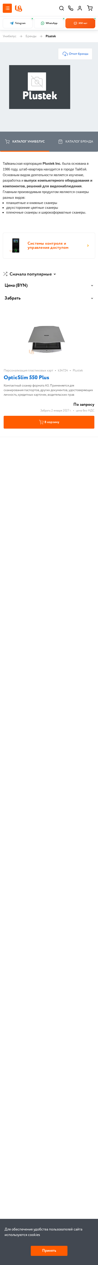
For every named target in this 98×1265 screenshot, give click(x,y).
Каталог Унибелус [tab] (28, 141)
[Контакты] (70, 8)
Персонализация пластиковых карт (28, 370)
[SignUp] (79, 8)
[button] (30, 274)
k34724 (63, 370)
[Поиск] (61, 8)
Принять (49, 1250)
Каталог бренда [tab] (79, 141)
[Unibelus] (18, 8)
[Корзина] (89, 8)
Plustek (78, 370)
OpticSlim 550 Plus (26, 378)
